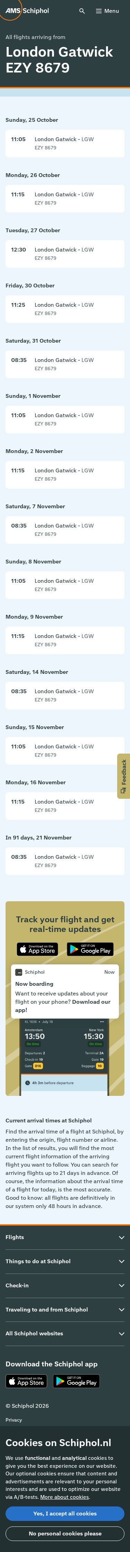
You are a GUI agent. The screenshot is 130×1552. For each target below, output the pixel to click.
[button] (123, 776)
